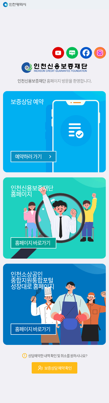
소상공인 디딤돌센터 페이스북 (86, 53)
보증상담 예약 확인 (58, 368)
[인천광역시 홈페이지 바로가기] (54, 4)
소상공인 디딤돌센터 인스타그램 (100, 53)
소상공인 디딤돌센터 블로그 (72, 53)
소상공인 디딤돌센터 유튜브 (58, 53)
